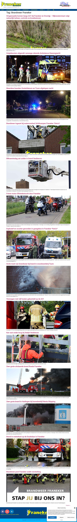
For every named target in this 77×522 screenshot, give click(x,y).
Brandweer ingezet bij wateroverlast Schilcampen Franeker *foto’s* (33, 123)
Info (48, 9)
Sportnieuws (25, 9)
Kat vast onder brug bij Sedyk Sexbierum (22, 333)
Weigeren (61, 517)
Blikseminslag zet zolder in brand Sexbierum (24, 158)
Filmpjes (18, 9)
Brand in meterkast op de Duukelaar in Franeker (25, 437)
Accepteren (52, 517)
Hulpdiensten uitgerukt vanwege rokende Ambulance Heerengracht (33, 53)
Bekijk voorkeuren (71, 517)
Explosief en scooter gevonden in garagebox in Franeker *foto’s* (32, 229)
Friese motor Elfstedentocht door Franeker (23, 194)
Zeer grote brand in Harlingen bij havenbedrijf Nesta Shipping (30, 401)
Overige (41, 9)
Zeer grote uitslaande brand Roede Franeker (23, 366)
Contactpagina (34, 9)
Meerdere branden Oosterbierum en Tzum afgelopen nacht (29, 88)
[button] (74, 507)
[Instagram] (7, 511)
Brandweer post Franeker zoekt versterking (23, 472)
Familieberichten (10, 9)
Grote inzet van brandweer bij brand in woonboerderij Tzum (30, 264)
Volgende (68, 505)
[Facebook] (3, 511)
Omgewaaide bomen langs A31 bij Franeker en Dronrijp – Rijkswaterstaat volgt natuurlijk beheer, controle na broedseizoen (37, 17)
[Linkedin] (12, 511)
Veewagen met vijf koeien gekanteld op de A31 (25, 299)
